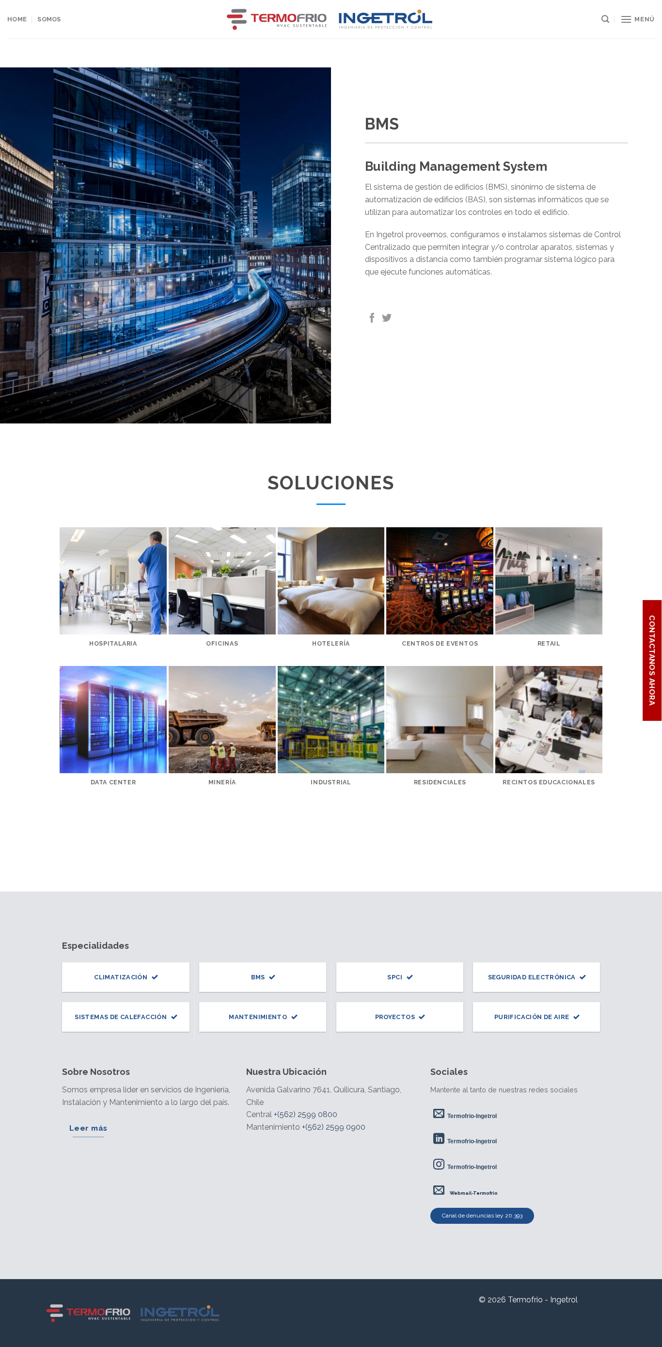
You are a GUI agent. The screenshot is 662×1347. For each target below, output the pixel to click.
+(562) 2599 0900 (333, 1127)
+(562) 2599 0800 (305, 1114)
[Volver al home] (134, 1313)
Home (17, 19)
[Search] (605, 19)
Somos (49, 19)
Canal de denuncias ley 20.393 (482, 1215)
